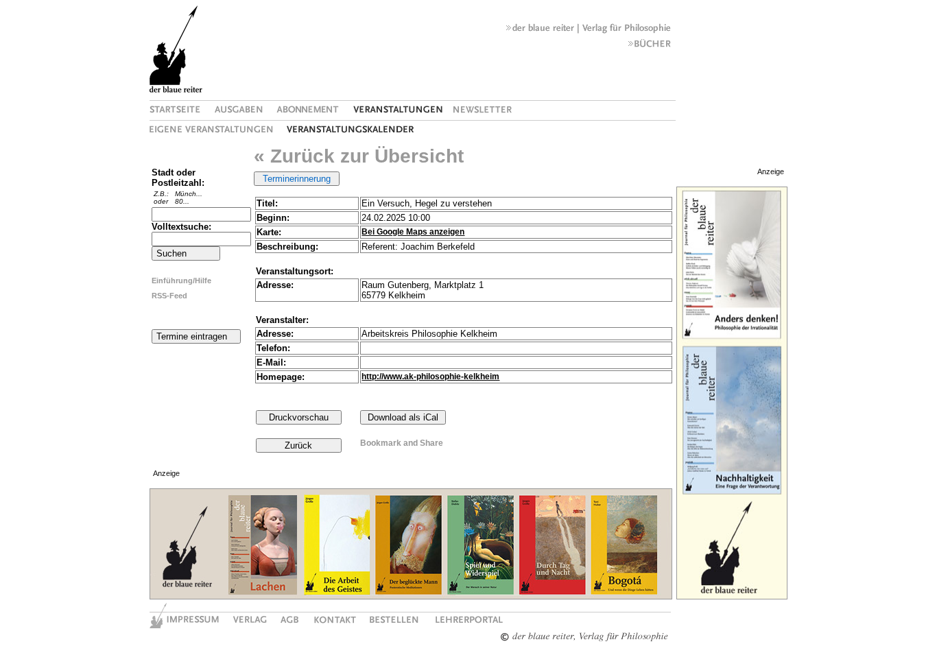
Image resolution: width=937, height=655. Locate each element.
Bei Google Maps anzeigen (412, 232)
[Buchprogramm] (649, 46)
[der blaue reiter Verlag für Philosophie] (588, 31)
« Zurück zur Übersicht (359, 156)
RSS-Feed (169, 295)
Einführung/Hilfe (181, 280)
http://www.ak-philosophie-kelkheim (430, 376)
